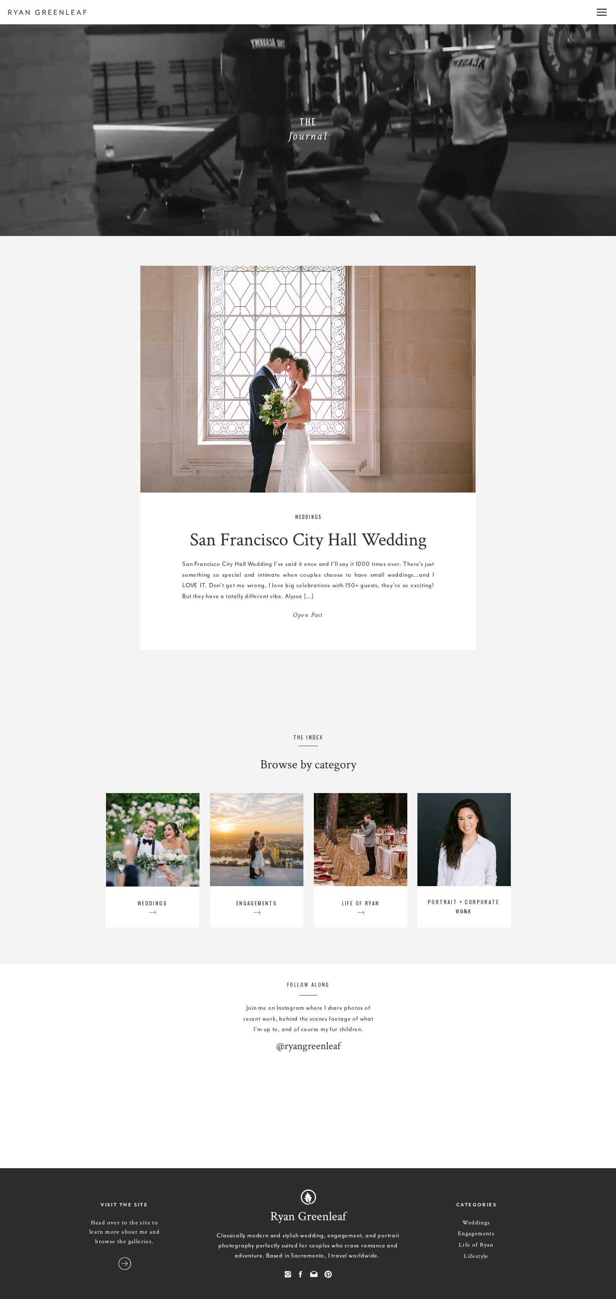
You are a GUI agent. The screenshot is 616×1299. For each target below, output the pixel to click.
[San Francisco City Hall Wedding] (308, 379)
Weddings (308, 516)
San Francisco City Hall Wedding (308, 540)
